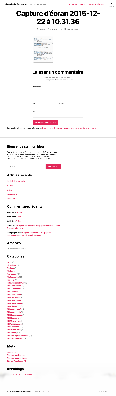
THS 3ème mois (14, 306)
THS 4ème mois (14, 312)
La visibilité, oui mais (16, 181)
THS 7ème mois (13, 327)
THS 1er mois (12, 292)
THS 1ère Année (14, 295)
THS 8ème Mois (14, 330)
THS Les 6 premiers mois (17, 336)
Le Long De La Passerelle (14, 4)
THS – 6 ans (12, 194)
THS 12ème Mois (14, 289)
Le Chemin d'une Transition (21, 375)
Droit (9, 262)
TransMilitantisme (14, 338)
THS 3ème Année (14, 303)
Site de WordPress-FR (16, 361)
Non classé (11, 274)
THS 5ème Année (14, 315)
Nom (35, 103)
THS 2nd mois (13, 297)
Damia (43, 29)
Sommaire (83, 4)
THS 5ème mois (14, 318)
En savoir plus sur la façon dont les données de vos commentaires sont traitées (69, 128)
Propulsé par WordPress (41, 391)
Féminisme (11, 265)
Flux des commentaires (17, 358)
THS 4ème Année (14, 309)
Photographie (13, 277)
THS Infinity (12, 333)
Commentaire (38, 87)
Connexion (11, 352)
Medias (10, 271)
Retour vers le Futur (15, 283)
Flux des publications (16, 355)
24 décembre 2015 (56, 29)
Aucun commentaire (73, 29)
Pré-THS (10, 280)
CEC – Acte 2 (12, 199)
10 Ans (10, 186)
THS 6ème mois (14, 321)
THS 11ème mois (14, 286)
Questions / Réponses (96, 4)
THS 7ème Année (14, 324)
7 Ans (9, 190)
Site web (36, 112)
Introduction (73, 4)
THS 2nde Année (14, 300)
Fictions (10, 268)
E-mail (61, 103)
